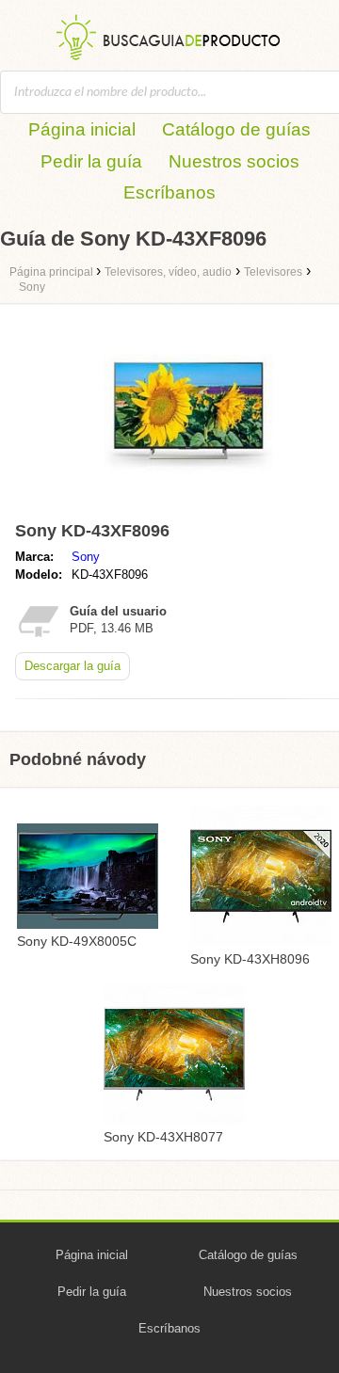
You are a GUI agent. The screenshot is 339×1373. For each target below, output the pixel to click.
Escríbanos (169, 192)
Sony (86, 557)
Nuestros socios (234, 161)
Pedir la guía (91, 161)
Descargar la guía (72, 666)
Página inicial (82, 129)
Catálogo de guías (236, 129)
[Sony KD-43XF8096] (188, 505)
